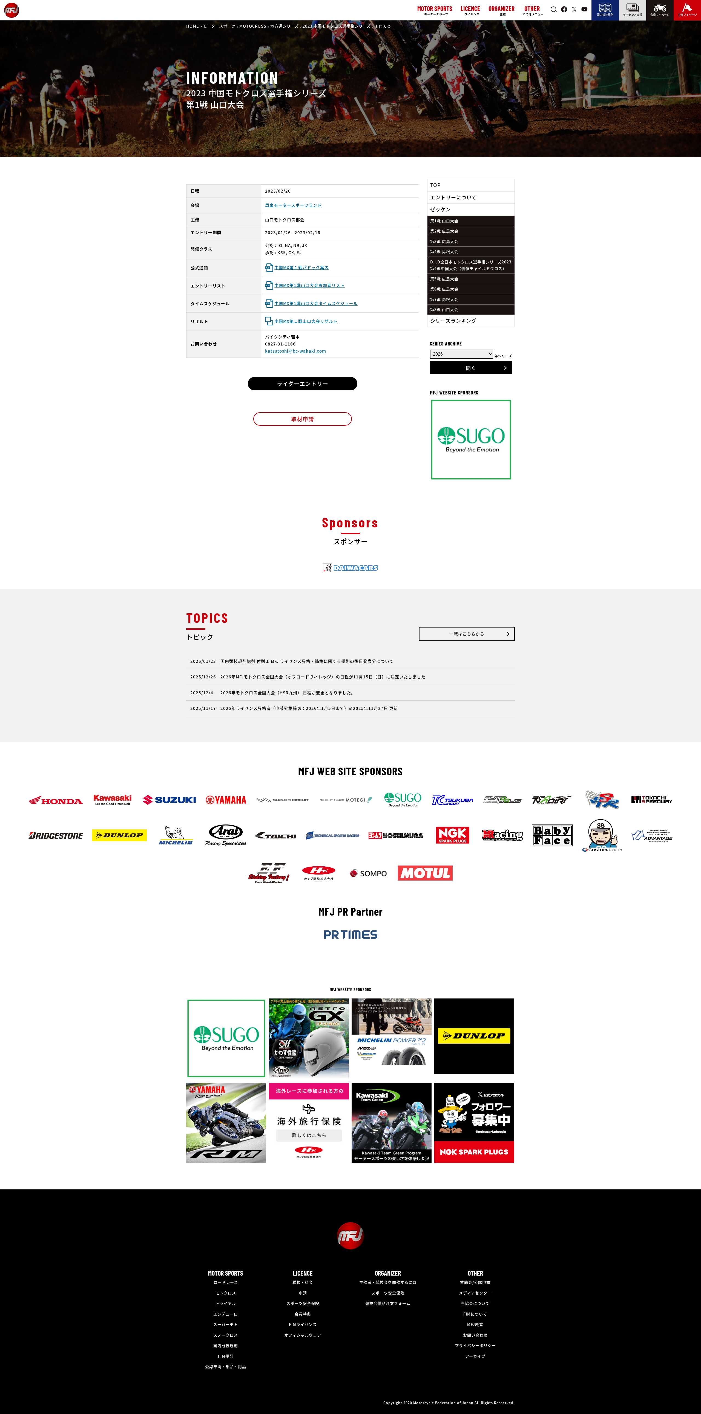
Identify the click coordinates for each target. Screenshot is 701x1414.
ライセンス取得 (632, 15)
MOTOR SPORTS (225, 1273)
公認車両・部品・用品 (225, 1366)
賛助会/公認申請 (475, 1282)
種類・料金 (302, 1282)
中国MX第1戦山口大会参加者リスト (309, 285)
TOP (435, 184)
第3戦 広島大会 (444, 241)
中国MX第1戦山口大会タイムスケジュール (316, 303)
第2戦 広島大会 (444, 231)
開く (471, 367)
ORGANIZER (388, 1273)
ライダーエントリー (302, 384)
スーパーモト (225, 1324)
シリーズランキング (453, 320)
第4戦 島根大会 (444, 251)
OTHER (475, 1273)
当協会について (475, 1303)
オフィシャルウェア (302, 1335)
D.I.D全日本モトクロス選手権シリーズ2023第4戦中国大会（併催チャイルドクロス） (471, 265)
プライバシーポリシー (475, 1345)
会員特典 (303, 1314)
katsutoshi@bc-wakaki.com (295, 351)
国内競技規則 (605, 15)
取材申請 (302, 419)
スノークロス (225, 1335)
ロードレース (226, 1282)
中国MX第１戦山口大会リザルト (306, 321)
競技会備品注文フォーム (387, 1303)
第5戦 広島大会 (444, 278)
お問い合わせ (475, 1335)
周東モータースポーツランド (293, 205)
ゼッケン (440, 209)
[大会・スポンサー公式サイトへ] (350, 572)
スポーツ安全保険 (302, 1303)
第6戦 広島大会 (444, 289)
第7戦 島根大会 (444, 299)
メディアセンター (475, 1293)
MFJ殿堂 (475, 1324)
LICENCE (303, 1273)
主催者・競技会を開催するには (388, 1282)
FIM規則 (226, 1356)
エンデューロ (225, 1314)
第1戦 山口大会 (444, 220)
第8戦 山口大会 (444, 309)
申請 (303, 1293)
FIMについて (475, 1314)
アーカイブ (475, 1356)
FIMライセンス (303, 1324)
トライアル (226, 1303)
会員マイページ (660, 15)
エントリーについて (453, 197)
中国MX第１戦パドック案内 (301, 267)
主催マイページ (687, 15)
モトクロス (226, 1293)
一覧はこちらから (466, 634)
